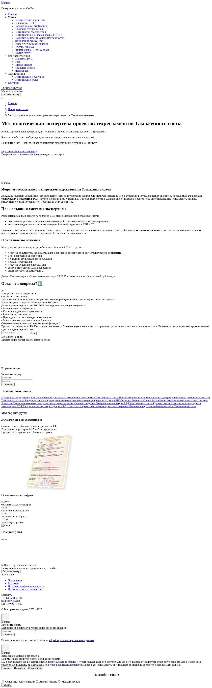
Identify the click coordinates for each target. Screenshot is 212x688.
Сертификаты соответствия (30, 32)
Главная (12, 14)
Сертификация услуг (26, 79)
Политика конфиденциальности (26, 586)
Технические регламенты (29, 40)
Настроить (19, 668)
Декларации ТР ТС (25, 23)
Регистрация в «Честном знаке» (33, 49)
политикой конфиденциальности (63, 664)
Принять (7, 668)
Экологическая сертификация (31, 43)
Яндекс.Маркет (23, 64)
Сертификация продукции (30, 76)
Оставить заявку (11, 94)
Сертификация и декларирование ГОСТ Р (38, 34)
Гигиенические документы (30, 20)
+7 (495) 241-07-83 (11, 88)
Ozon (17, 61)
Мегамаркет (21, 70)
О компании (15, 580)
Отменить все (35, 668)
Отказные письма (24, 46)
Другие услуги (23, 52)
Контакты (13, 82)
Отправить (8, 634)
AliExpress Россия (25, 67)
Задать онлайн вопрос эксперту (19, 151)
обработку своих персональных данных (71, 640)
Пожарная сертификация (29, 29)
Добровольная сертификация (31, 26)
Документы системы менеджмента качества (39, 37)
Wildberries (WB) (24, 58)
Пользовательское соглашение (25, 589)
